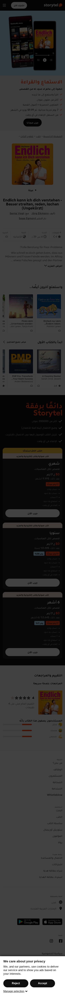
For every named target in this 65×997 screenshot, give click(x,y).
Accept (42, 983)
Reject (16, 983)
